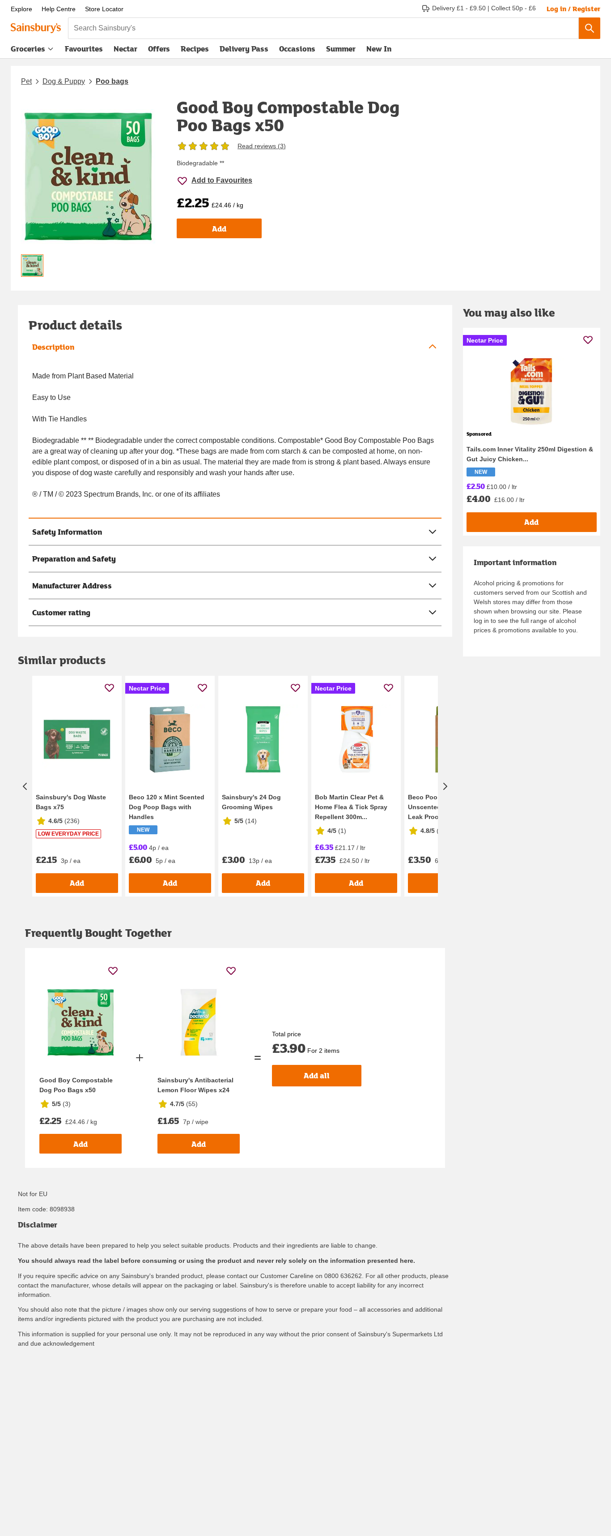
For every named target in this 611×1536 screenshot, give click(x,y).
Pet (26, 81)
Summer (341, 48)
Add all (317, 1075)
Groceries (28, 48)
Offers (159, 48)
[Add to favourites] (109, 687)
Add (219, 228)
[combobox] (323, 28)
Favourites (84, 48)
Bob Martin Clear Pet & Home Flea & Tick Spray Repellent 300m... (351, 807)
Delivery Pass (244, 50)
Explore (21, 9)
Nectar (125, 48)
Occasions (297, 48)
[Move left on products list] (25, 786)
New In (378, 48)
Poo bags (112, 81)
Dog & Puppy (63, 81)
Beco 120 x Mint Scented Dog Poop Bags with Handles (166, 807)
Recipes (195, 48)
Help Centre (59, 9)
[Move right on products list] (445, 786)
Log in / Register (573, 8)
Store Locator (104, 9)
